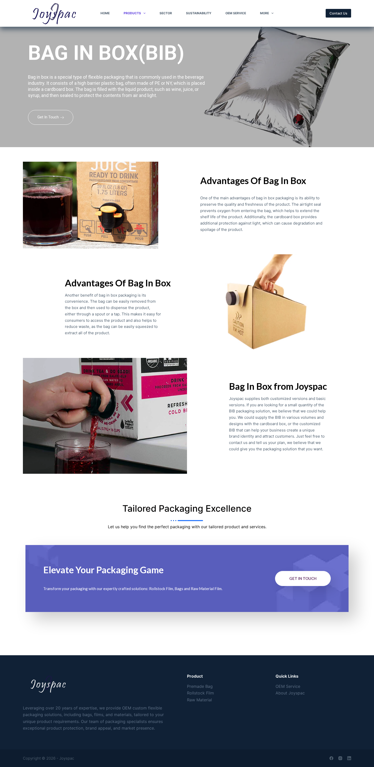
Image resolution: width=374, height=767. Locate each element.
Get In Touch (48, 117)
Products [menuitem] (132, 13)
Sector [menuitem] (166, 13)
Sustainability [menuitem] (198, 13)
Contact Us (338, 13)
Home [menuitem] (105, 13)
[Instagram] (340, 758)
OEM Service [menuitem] (235, 13)
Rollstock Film (200, 692)
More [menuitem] (264, 13)
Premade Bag (200, 686)
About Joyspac (290, 692)
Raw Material (199, 699)
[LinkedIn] (349, 758)
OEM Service (288, 686)
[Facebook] (331, 758)
